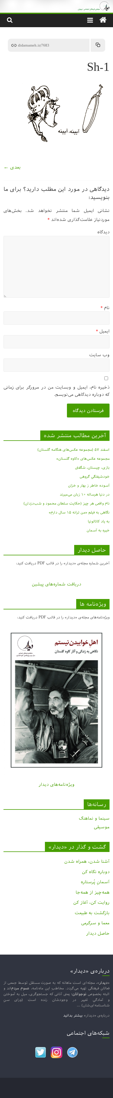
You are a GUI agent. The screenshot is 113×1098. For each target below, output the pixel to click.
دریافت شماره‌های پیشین (56, 584)
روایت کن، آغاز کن (91, 902)
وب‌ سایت (99, 354)
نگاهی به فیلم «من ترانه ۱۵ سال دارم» (79, 512)
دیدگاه (103, 232)
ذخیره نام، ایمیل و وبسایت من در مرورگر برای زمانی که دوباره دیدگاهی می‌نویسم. (56, 391)
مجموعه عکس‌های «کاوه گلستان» (83, 458)
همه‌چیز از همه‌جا (93, 892)
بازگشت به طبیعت (92, 912)
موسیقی (102, 827)
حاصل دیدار (98, 933)
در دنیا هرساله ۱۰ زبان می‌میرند (85, 494)
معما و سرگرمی (95, 922)
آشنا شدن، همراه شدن (87, 861)
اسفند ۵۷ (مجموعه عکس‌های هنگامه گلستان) (73, 450)
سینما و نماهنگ (94, 818)
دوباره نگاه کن (96, 871)
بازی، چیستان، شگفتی (92, 467)
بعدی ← (12, 167)
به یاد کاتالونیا (99, 521)
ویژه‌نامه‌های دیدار (56, 784)
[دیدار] (56, 4)
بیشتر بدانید (73, 1015)
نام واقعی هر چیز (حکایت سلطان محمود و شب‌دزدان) (66, 503)
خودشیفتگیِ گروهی (95, 476)
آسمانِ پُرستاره (95, 881)
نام (105, 307)
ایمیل (103, 331)
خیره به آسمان (98, 530)
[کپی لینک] (98, 45)
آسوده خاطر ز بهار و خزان (89, 485)
